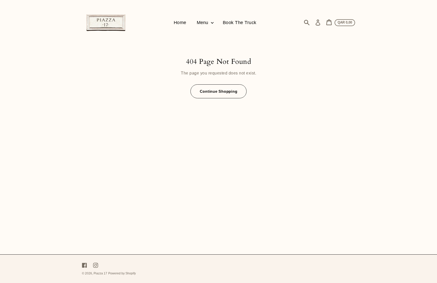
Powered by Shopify (122, 273)
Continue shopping (218, 91)
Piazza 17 (100, 273)
